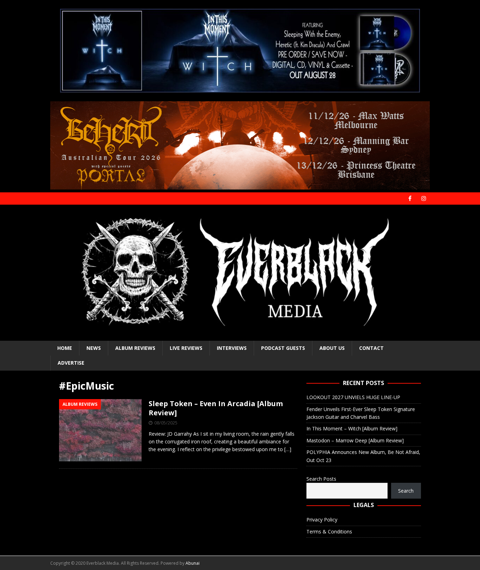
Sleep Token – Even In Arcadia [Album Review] (216, 408)
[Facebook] (410, 198)
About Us (332, 348)
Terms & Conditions (329, 531)
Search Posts (321, 478)
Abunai (193, 563)
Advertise (71, 362)
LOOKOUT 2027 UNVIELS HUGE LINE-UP (353, 397)
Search (406, 490)
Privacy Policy (321, 519)
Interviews (232, 348)
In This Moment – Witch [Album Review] (351, 428)
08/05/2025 (165, 423)
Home (64, 348)
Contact (371, 348)
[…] (287, 449)
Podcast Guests (283, 348)
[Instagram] (423, 198)
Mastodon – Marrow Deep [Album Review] (355, 440)
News (93, 348)
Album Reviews (135, 348)
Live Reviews (186, 348)
